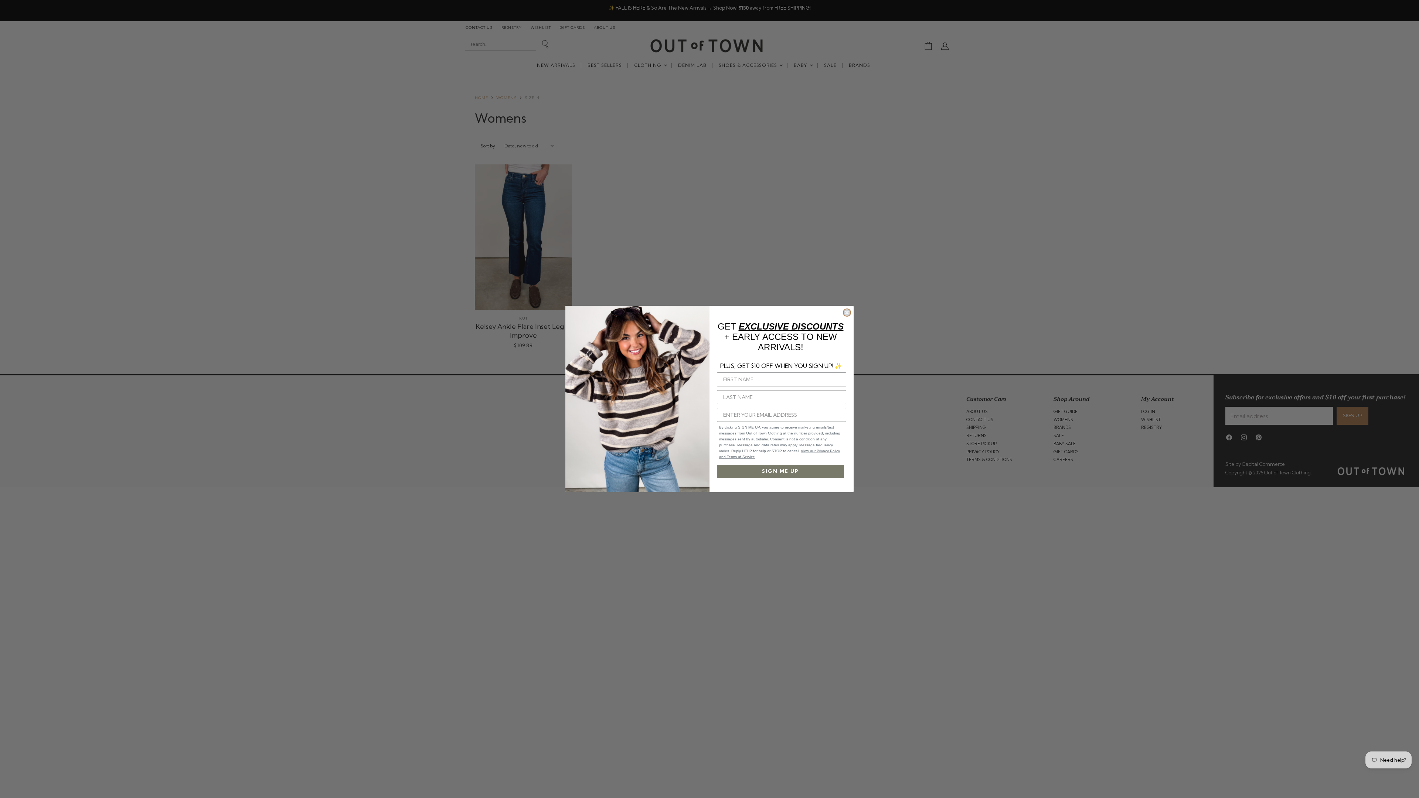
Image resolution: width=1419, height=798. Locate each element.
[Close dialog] (847, 312)
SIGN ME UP (780, 471)
